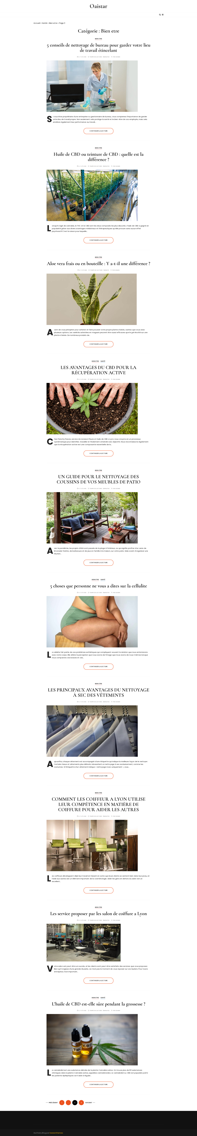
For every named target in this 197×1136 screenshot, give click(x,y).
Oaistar (98, 6)
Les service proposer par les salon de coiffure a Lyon (98, 913)
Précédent (53, 1103)
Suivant (88, 1103)
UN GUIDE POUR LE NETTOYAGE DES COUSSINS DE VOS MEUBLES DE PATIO (98, 479)
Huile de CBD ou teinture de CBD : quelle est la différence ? (99, 156)
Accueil (37, 23)
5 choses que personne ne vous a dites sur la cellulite (98, 586)
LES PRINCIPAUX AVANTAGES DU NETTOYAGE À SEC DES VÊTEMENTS (98, 692)
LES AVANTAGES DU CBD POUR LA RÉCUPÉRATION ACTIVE (98, 370)
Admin (118, 57)
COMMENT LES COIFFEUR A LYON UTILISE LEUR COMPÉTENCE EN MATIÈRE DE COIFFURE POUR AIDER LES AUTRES (98, 804)
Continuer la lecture (98, 131)
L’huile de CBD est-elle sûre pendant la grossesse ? (98, 1004)
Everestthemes (56, 1133)
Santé (44, 23)
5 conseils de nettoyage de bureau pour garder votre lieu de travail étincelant (98, 47)
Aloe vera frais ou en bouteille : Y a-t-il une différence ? (98, 263)
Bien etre (53, 23)
